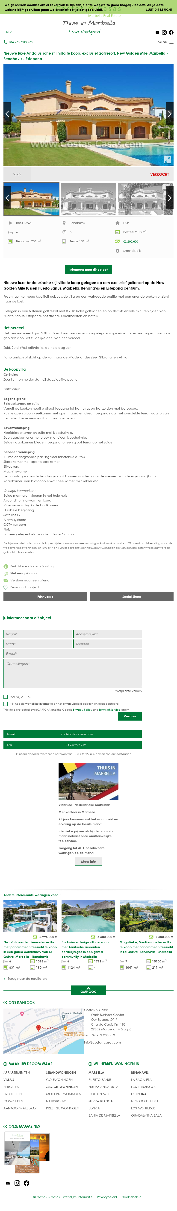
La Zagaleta (141, 1079)
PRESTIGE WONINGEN (62, 1108)
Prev (7, 113)
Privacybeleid (107, 1197)
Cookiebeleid (131, 1197)
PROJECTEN (12, 1094)
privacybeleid (72, 703)
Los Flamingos (143, 1087)
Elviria (94, 1108)
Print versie (45, 596)
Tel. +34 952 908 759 (99, 1035)
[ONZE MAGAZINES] (45, 1153)
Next (170, 113)
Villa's (8, 1080)
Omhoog (88, 992)
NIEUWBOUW (56, 1101)
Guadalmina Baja (146, 1115)
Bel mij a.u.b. (20, 697)
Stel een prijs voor (24, 573)
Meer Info (88, 861)
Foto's (17, 174)
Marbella (96, 1072)
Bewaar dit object (24, 587)
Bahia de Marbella (104, 1115)
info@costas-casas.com (102, 1042)
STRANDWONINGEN (61, 1072)
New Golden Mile (145, 1101)
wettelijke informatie (39, 703)
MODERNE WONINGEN (63, 1094)
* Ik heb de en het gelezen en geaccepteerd (64, 704)
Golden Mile (99, 1094)
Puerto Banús (100, 1079)
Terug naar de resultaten (27, 978)
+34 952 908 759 (20, 42)
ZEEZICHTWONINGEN (62, 1087)
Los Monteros (143, 1108)
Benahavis (140, 1072)
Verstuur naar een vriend (30, 580)
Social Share (131, 596)
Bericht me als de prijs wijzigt (32, 566)
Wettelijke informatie (77, 1197)
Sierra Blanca (100, 1101)
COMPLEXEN (13, 1101)
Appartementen (16, 1072)
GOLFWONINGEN (59, 1079)
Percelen (11, 1087)
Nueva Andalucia (103, 1087)
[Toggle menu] (160, 42)
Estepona (139, 1094)
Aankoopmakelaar (20, 1108)
